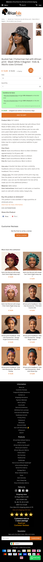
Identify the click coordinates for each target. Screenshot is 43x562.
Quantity (4, 83)
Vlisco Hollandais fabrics (21, 483)
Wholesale (21, 422)
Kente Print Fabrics (21, 467)
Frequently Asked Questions (21, 392)
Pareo (21, 475)
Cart (40, 5)
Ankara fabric (22, 452)
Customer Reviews (21, 390)
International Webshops (21, 412)
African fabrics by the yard (21, 445)
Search (21, 432)
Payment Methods (21, 400)
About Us (21, 387)
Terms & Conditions (22, 407)
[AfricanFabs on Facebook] (23, 491)
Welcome (8, 2)
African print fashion (21, 447)
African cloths (21, 442)
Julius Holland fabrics (21, 465)
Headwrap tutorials (21, 415)
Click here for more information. (12, 205)
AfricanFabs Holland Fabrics (21, 440)
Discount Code (21, 425)
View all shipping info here (21, 510)
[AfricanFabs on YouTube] (27, 491)
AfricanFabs (26, 547)
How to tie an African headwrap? (21, 462)
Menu (6, 5)
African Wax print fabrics (21, 450)
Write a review (21, 235)
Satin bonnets (21, 478)
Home (3, 19)
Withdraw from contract (21, 410)
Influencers (21, 430)
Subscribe (36, 538)
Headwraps (21, 460)
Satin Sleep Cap (21, 480)
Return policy (22, 402)
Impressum (21, 420)
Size (3, 75)
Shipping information (21, 397)
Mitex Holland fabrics (21, 472)
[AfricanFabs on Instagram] (16, 491)
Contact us (21, 395)
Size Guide (21, 405)
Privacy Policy (22, 417)
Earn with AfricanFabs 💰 (21, 427)
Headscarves (21, 457)
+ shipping (19, 71)
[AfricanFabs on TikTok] (19, 491)
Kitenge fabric (21, 470)
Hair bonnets (21, 455)
